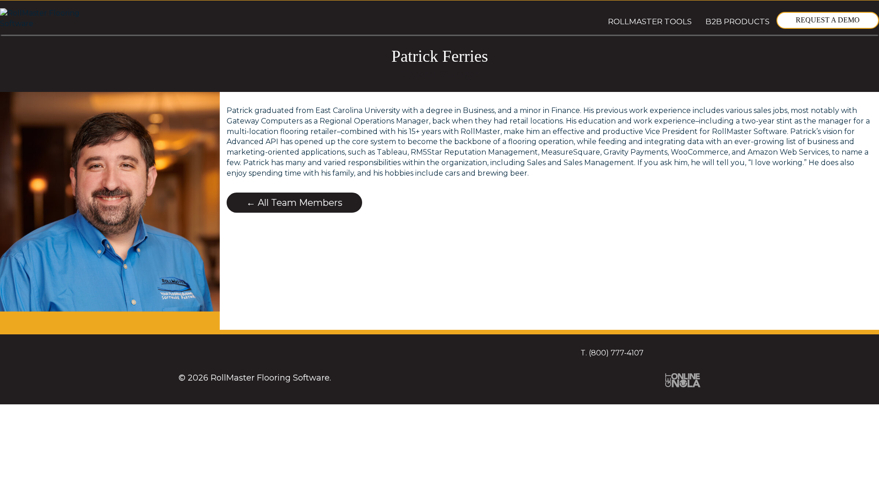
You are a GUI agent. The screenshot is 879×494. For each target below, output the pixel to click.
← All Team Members (294, 202)
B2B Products (737, 21)
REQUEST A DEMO (828, 20)
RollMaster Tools (650, 21)
